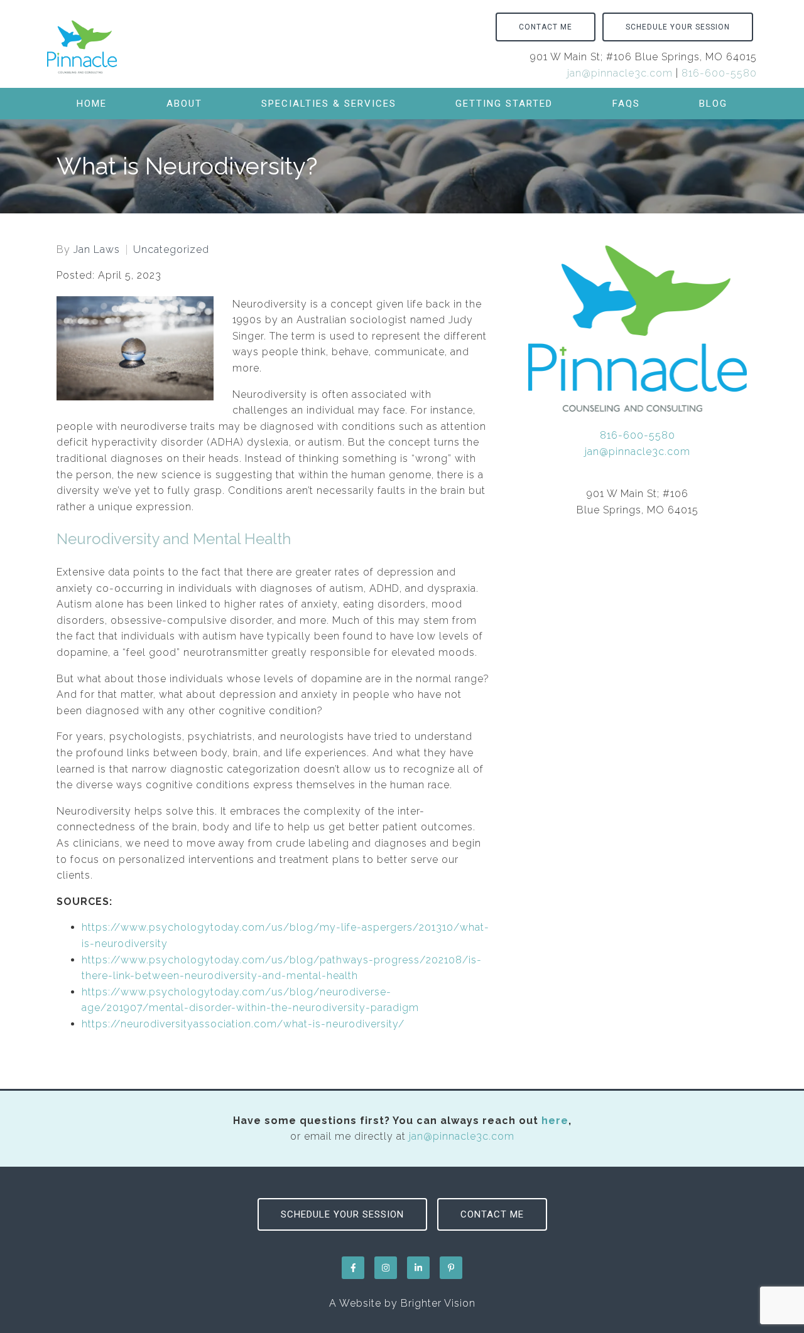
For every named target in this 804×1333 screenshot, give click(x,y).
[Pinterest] (451, 1267)
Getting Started (504, 103)
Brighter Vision (438, 1303)
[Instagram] (385, 1267)
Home (92, 103)
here (554, 1121)
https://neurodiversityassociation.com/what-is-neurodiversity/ (243, 1024)
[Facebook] (353, 1267)
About (184, 103)
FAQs (626, 103)
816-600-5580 (719, 73)
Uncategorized (171, 250)
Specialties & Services (328, 103)
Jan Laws (96, 250)
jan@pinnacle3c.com (620, 73)
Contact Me (545, 27)
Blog (713, 103)
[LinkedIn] (418, 1267)
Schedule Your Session (678, 27)
